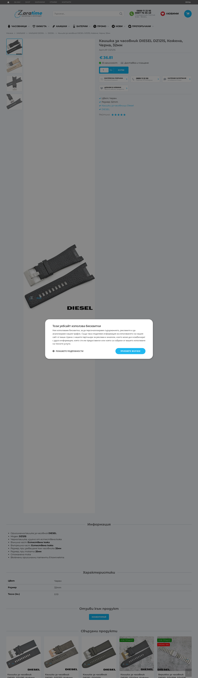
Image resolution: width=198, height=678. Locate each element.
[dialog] (99, 339)
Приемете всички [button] (130, 351)
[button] (68, 351)
